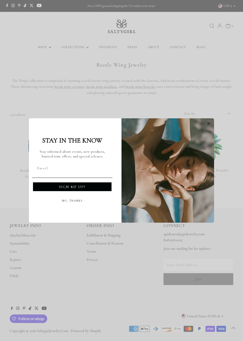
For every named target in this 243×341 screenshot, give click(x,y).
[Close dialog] (209, 123)
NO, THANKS (72, 200)
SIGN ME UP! (72, 186)
